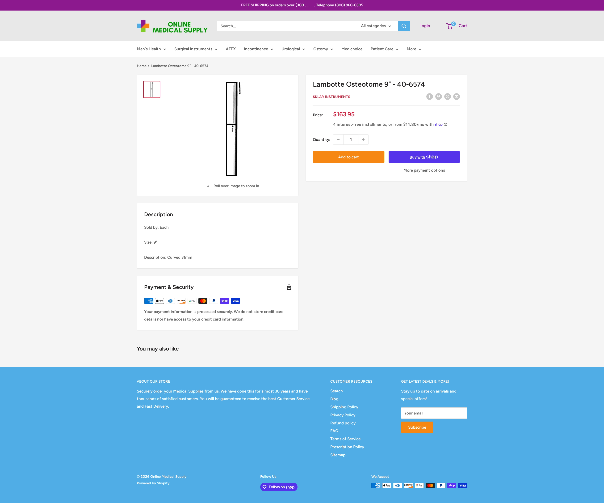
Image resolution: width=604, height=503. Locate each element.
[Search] (404, 26)
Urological (290, 48)
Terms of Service (345, 438)
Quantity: (321, 139)
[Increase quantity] (363, 139)
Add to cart (348, 157)
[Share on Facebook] (429, 96)
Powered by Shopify (153, 483)
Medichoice (351, 48)
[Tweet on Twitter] (447, 96)
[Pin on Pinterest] (438, 96)
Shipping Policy (344, 407)
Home (142, 66)
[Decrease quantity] (338, 139)
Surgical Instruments (193, 48)
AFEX (231, 48)
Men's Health (149, 48)
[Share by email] (456, 96)
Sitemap (337, 454)
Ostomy (320, 48)
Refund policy (343, 423)
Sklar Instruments (331, 97)
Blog (334, 399)
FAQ (334, 430)
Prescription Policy (347, 446)
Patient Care (382, 48)
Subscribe (417, 427)
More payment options (424, 170)
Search (336, 391)
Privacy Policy (342, 415)
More (411, 48)
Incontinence (256, 48)
